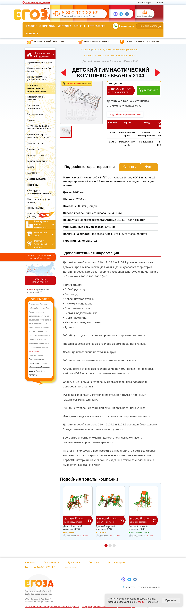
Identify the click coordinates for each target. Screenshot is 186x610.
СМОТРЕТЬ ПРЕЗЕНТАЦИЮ (40, 280)
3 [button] (114, 545)
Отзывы (79, 26)
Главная (86, 49)
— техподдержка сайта (143, 587)
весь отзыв (34, 351)
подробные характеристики (125, 114)
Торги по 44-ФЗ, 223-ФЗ (40, 567)
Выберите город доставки (37, 2)
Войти (160, 2)
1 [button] (106, 545)
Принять (171, 600)
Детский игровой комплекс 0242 (105, 528)
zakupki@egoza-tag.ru (145, 16)
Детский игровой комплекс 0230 (72, 528)
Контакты (32, 33)
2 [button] (110, 545)
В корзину (151, 90)
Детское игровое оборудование (120, 49)
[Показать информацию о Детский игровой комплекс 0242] (110, 501)
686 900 (107, 520)
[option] (40, 339)
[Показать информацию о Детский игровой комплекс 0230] (78, 501)
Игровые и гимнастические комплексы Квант (109, 55)
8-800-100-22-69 (80, 13)
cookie (141, 602)
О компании (47, 26)
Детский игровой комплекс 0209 (138, 528)
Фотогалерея (96, 26)
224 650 (74, 520)
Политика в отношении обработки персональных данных (52, 606)
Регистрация (144, 2)
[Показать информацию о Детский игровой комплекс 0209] (143, 501)
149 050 (139, 520)
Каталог (31, 26)
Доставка (64, 26)
